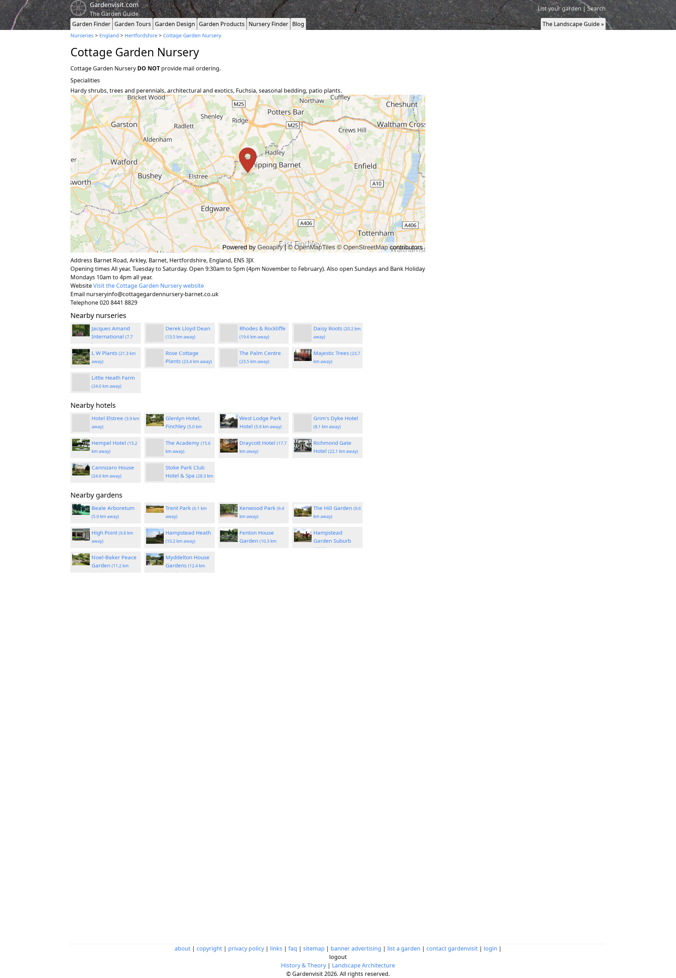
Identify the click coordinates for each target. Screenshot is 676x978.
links (276, 948)
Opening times (90, 269)
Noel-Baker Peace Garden (114, 565)
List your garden (559, 8)
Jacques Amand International (112, 336)
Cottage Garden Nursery (192, 35)
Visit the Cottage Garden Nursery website (148, 285)
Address (81, 260)
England (109, 35)
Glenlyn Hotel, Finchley (183, 426)
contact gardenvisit (452, 948)
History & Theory (303, 965)
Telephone (84, 302)
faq (292, 948)
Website (81, 285)
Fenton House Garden (257, 540)
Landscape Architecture (363, 965)
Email (77, 294)
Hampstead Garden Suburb (332, 540)
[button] (247, 174)
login (490, 948)
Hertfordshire (141, 35)
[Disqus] (247, 673)
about (182, 948)
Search (596, 8)
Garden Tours (132, 24)
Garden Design (175, 24)
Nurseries (82, 35)
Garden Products (222, 24)
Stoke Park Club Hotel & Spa (189, 475)
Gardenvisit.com (114, 4)
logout (338, 957)
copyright (209, 948)
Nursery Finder (268, 24)
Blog (298, 24)
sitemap (314, 948)
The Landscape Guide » (573, 24)
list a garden (403, 948)
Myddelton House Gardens (187, 565)
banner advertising (356, 948)
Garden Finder (91, 24)
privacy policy (246, 948)
